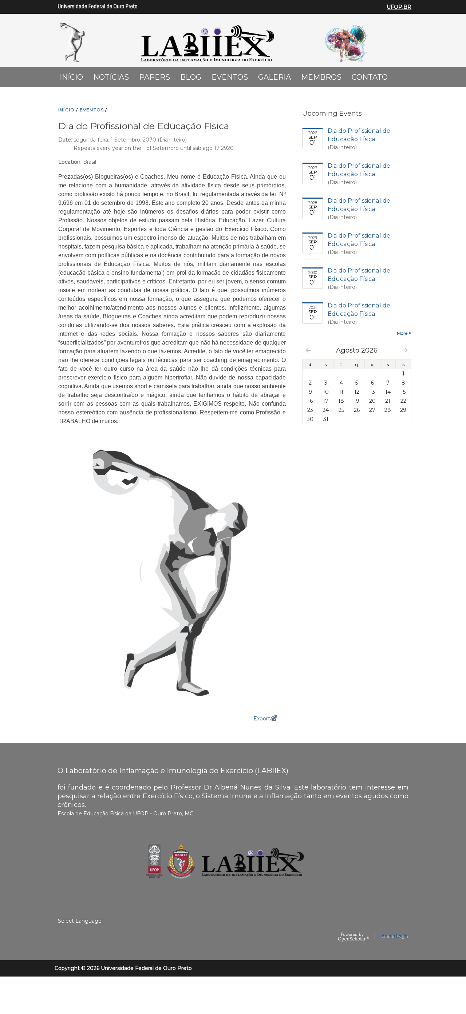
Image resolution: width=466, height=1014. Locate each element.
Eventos (230, 77)
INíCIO (66, 109)
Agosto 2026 (357, 350)
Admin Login (394, 936)
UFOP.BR (399, 7)
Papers (154, 77)
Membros (321, 77)
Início (71, 77)
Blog (190, 77)
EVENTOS (92, 109)
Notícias (111, 77)
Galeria (274, 77)
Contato (370, 77)
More (402, 333)
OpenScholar (353, 937)
